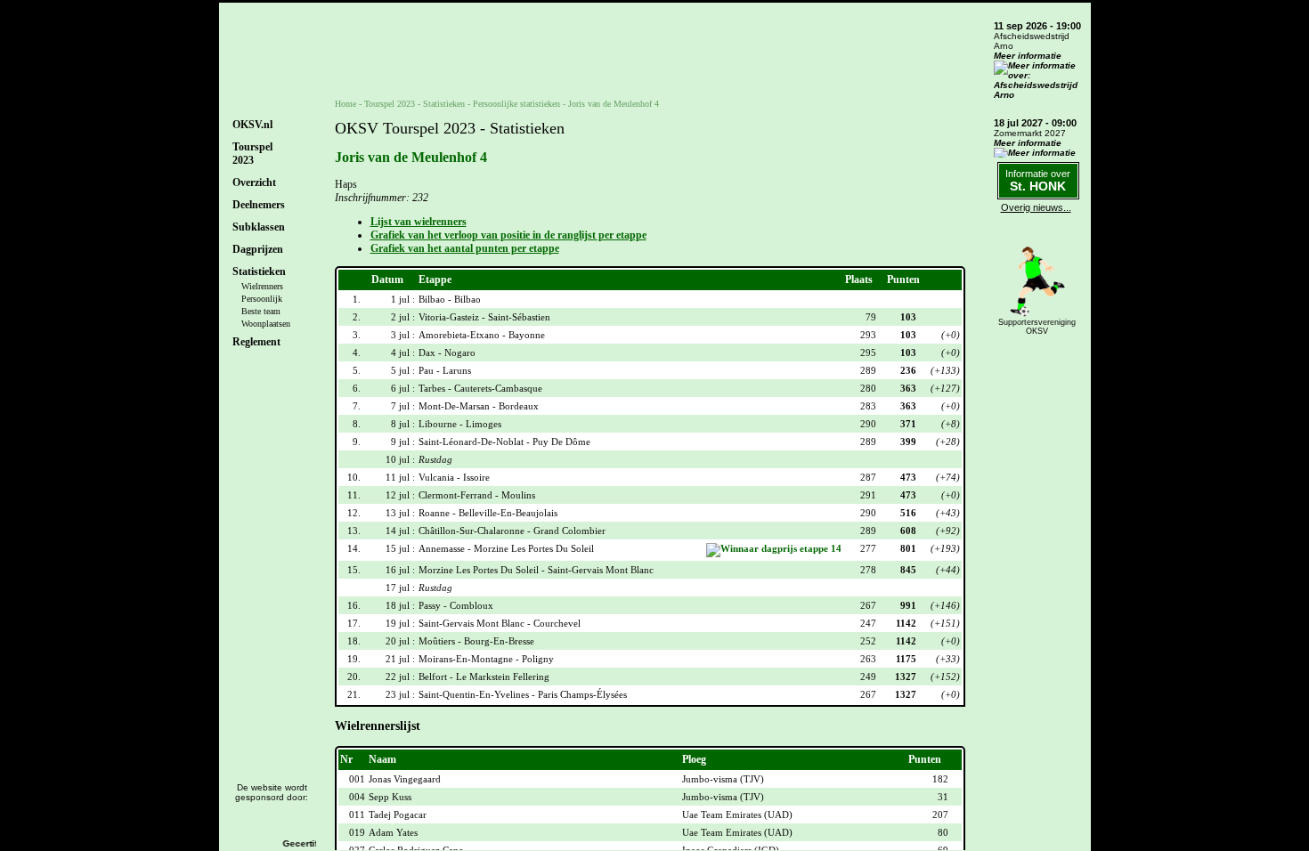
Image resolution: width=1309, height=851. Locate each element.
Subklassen (258, 227)
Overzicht (254, 182)
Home (345, 104)
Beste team (260, 311)
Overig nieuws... (1036, 207)
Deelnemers (258, 205)
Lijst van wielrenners (418, 221)
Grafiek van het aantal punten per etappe (464, 248)
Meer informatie (1027, 56)
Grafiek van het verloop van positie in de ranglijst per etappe (508, 235)
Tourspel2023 (252, 153)
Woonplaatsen (265, 323)
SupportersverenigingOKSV (1037, 327)
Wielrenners (262, 286)
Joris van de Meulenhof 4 (613, 104)
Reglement (256, 342)
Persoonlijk (261, 299)
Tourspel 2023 (389, 104)
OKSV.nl (252, 124)
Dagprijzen (257, 249)
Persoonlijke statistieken (516, 104)
